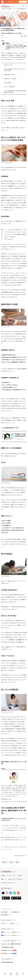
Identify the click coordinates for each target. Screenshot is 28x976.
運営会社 (20, 875)
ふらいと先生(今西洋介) (19, 439)
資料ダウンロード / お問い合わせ (16, 879)
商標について (4, 879)
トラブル (14, 8)
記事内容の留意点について (21, 855)
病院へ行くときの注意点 (10, 78)
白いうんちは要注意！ (9, 86)
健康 (10, 8)
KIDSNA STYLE (4, 8)
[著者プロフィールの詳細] (25, 46)
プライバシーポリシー (11, 875)
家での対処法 (7, 82)
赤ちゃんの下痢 (8, 65)
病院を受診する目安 (9, 74)
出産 (15, 438)
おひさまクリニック (6, 799)
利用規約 (3, 875)
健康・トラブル (19, 438)
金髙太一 (3, 35)
